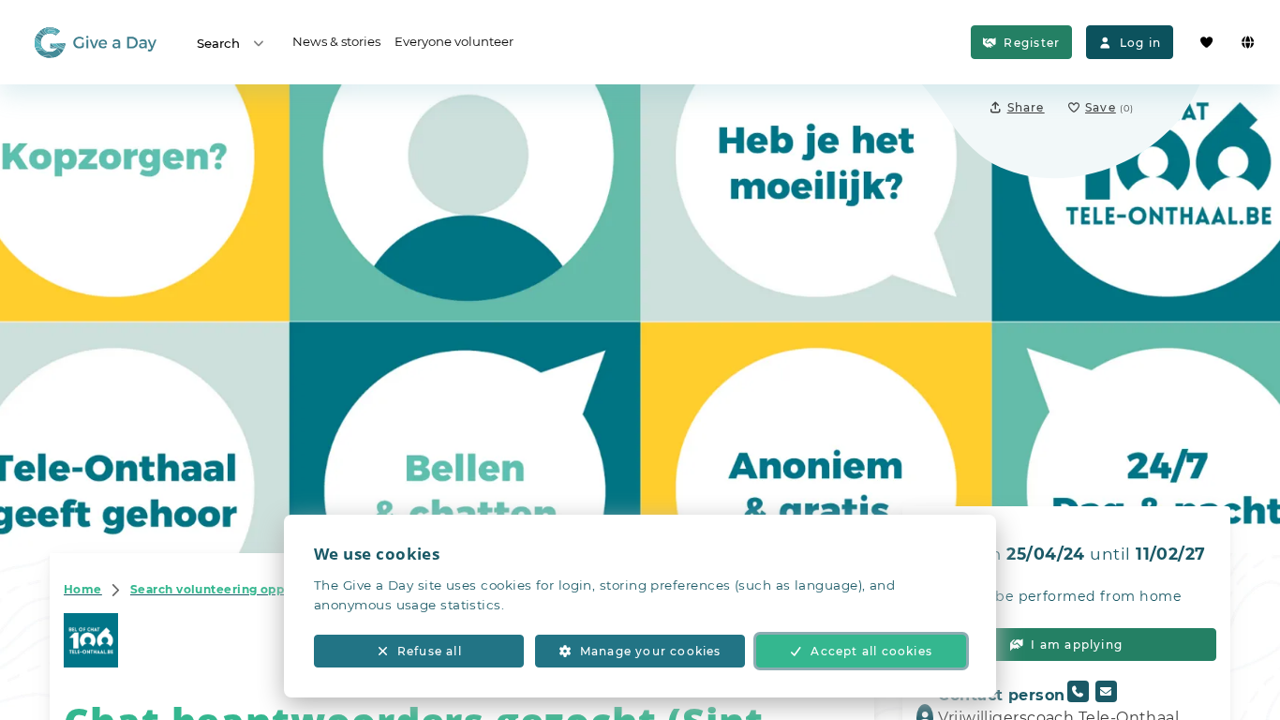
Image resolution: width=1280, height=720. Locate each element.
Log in (1140, 43)
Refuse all (429, 651)
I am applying (1077, 645)
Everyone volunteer (453, 41)
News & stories (336, 41)
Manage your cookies (651, 651)
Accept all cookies (871, 651)
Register (1032, 43)
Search (218, 43)
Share (1026, 107)
